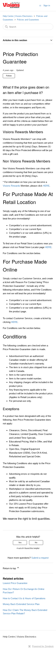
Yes (19, 542)
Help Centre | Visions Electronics (18, 16)
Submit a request (40, 557)
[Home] (11, 7)
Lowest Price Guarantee (15, 583)
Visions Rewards (11, 185)
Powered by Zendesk (43, 646)
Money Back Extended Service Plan (21, 604)
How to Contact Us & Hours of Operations (24, 598)
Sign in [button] (46, 5)
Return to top (9, 568)
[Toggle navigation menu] (40, 5)
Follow (9, 76)
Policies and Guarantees (28, 20)
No (36, 542)
